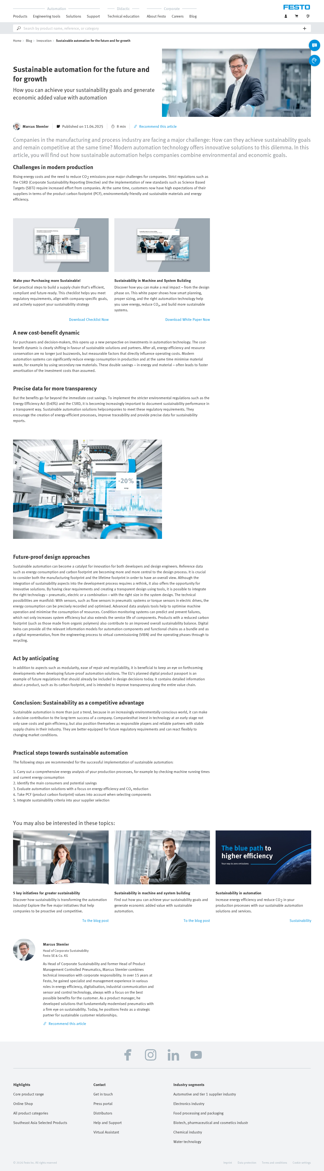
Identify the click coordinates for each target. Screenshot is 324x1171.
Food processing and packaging (198, 1113)
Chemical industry (187, 1132)
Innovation (44, 40)
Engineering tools (46, 16)
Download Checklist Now (89, 319)
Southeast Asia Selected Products (40, 1122)
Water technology (187, 1141)
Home (17, 40)
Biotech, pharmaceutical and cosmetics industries (210, 1122)
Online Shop (23, 1103)
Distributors (102, 1113)
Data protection (247, 1162)
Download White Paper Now (187, 319)
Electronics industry (188, 1103)
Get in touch (103, 1094)
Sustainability (300, 920)
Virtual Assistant (106, 1132)
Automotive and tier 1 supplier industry (204, 1094)
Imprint (227, 1162)
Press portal (102, 1103)
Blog (193, 16)
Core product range (28, 1094)
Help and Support (107, 1122)
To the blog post (95, 920)
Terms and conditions (274, 1162)
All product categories (30, 1113)
